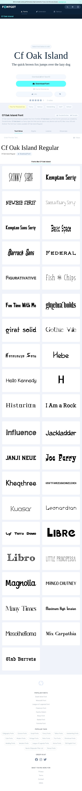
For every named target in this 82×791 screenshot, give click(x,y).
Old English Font (70, 743)
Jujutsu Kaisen (41, 712)
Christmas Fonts (70, 738)
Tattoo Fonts (59, 733)
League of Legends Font (41, 704)
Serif (60, 107)
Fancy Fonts (47, 733)
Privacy (41, 772)
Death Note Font (41, 697)
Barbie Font (41, 720)
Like (35, 94)
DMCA (41, 783)
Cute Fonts (9, 738)
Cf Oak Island (45, 119)
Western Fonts (23, 743)
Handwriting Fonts (72, 733)
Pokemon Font (41, 708)
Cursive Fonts (22, 733)
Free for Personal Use (17, 107)
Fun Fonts (57, 738)
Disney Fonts (51, 748)
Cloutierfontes (63, 115)
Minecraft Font (41, 700)
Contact (41, 779)
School (68, 107)
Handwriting (51, 107)
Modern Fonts (21, 738)
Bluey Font (41, 716)
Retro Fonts (46, 738)
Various (39, 107)
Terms (41, 775)
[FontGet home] (8, 7)
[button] (72, 7)
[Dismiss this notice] (80, 2)
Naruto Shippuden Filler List (34, 748)
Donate (74, 115)
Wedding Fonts (10, 743)
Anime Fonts (57, 743)
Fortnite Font (41, 723)
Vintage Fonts (34, 738)
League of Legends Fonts (40, 743)
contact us (62, 2)
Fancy (31, 107)
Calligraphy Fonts (8, 733)
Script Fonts (35, 733)
